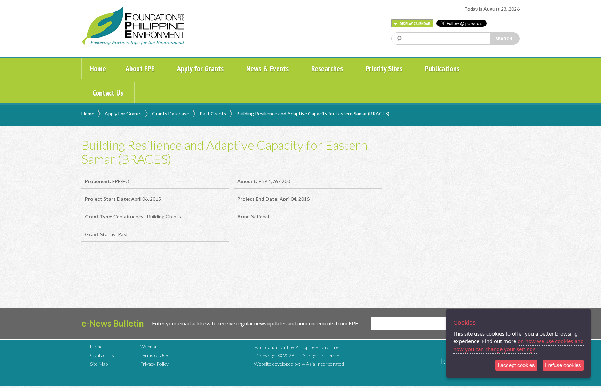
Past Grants (213, 113)
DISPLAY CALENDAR (414, 23)
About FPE (140, 68)
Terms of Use (154, 355)
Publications (442, 68)
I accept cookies (516, 365)
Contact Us (108, 93)
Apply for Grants (200, 68)
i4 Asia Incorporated (322, 364)
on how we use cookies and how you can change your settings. (518, 345)
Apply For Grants (123, 113)
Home (98, 68)
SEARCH (503, 38)
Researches (327, 68)
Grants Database (170, 113)
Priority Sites (384, 68)
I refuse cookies (563, 365)
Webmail (149, 346)
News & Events (267, 68)
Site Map (99, 364)
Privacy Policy (154, 364)
